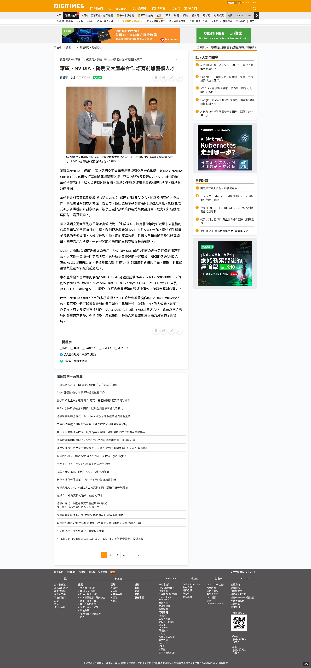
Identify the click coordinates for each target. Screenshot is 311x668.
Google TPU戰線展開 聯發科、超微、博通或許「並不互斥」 (226, 78)
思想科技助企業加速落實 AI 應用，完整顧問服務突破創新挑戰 (93, 400)
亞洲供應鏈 (164, 606)
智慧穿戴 (163, 640)
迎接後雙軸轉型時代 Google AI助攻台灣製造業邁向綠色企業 (94, 416)
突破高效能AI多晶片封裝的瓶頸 (219, 188)
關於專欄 (187, 597)
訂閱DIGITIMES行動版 (242, 597)
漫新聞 (195, 15)
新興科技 (163, 602)
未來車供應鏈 (126, 15)
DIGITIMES (243, 578)
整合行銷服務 (237, 600)
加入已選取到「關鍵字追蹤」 (80, 354)
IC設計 (162, 646)
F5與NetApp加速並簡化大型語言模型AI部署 (83, 472)
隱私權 (91, 572)
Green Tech (165, 597)
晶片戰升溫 (60, 584)
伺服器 (162, 634)
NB (65, 348)
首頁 (58, 15)
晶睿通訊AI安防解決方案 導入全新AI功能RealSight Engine (91, 456)
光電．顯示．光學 (198, 21)
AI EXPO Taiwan (245, 15)
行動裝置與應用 (167, 637)
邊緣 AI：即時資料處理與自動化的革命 (80, 495)
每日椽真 (219, 15)
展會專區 (139, 597)
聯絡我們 (235, 607)
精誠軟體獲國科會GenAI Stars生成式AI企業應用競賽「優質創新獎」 (97, 440)
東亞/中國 (117, 594)
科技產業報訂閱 (239, 594)
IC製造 (162, 649)
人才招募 (235, 604)
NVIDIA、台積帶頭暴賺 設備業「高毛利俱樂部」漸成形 (226, 90)
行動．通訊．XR (105, 21)
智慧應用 (211, 587)
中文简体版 (238, 572)
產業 (159, 15)
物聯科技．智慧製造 (222, 21)
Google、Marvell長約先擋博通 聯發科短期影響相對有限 (227, 101)
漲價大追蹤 (72, 15)
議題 (176, 15)
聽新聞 (206, 15)
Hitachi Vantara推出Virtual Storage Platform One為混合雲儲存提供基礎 (100, 538)
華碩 (76, 348)
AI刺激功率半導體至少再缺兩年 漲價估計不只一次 (227, 113)
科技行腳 (187, 590)
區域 (167, 15)
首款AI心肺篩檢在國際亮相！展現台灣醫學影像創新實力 (90, 408)
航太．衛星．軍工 (156, 21)
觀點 (185, 15)
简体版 (237, 2)
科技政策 (240, 21)
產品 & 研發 (213, 594)
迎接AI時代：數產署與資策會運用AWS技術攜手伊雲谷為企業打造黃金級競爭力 (82, 505)
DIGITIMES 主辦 (215, 584)
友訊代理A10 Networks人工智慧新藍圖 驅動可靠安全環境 (92, 487)
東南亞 (116, 587)
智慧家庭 (163, 612)
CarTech (163, 643)
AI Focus (163, 627)
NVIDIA (107, 348)
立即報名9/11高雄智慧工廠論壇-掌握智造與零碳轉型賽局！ (227, 47)
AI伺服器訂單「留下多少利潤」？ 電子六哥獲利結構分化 (227, 67)
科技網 (98, 8)
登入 (255, 2)
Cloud (162, 625)
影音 (176, 8)
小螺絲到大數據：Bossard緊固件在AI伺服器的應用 (87, 385)
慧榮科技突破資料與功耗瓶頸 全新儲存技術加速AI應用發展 (92, 424)
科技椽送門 (60, 597)
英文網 (192, 8)
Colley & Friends (191, 584)
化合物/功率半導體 (168, 594)
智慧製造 (163, 609)
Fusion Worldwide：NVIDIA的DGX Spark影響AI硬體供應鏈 (226, 198)
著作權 (82, 572)
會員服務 (235, 587)
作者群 (186, 593)
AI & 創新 (211, 597)
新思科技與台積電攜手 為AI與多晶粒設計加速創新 (86, 479)
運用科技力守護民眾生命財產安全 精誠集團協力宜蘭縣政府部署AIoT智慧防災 (103, 448)
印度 (115, 591)
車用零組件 (164, 584)
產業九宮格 (60, 594)
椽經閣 (141, 8)
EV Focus (164, 599)
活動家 (160, 8)
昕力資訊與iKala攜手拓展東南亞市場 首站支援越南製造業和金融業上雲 (99, 523)
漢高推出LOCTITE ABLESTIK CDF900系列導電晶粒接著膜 (226, 209)
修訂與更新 (60, 607)
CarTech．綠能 (85, 21)
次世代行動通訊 (167, 622)
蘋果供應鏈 (147, 15)
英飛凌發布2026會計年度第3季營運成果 (224, 231)
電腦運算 (163, 630)
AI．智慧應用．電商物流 (130, 21)
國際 (115, 597)
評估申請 (245, 2)
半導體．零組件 (65, 21)
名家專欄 (187, 587)
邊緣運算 (163, 591)
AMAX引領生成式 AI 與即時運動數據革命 (81, 392)
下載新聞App (237, 613)
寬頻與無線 (164, 619)
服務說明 (70, 572)
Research (120, 8)
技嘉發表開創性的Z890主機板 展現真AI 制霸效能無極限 (90, 515)
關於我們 (58, 572)
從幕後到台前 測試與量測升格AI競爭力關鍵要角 (227, 221)
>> (138, 555)
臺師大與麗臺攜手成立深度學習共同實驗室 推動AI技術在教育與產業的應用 (101, 432)
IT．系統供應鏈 (177, 21)
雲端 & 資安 (213, 591)
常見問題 (102, 572)
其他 (209, 600)
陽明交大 (91, 348)
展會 (56, 600)
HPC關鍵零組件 (167, 587)
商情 (230, 15)
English (251, 572)
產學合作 (123, 348)
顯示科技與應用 (167, 652)
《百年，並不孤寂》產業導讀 (97, 15)
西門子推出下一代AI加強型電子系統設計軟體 (83, 464)
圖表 (252, 21)
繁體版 (231, 2)
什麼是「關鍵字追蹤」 (77, 361)
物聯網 (162, 615)
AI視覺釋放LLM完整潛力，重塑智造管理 (80, 531)
